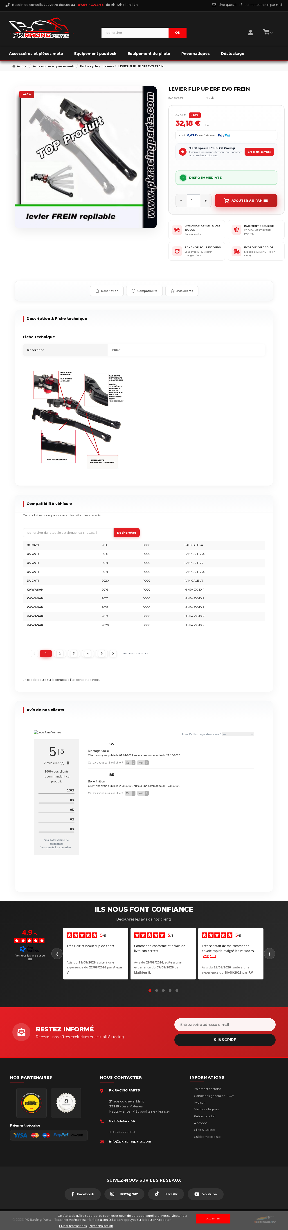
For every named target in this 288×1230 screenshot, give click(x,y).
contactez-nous (87, 679)
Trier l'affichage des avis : (202, 734)
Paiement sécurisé (207, 1089)
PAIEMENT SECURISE (259, 226)
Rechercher (126, 532)
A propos (200, 1123)
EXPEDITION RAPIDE (259, 247)
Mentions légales (206, 1109)
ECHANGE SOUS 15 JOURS (203, 247)
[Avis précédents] (57, 953)
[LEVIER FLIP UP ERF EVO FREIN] (86, 157)
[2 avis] (197, 98)
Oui (130, 762)
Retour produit (204, 1116)
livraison (199, 1102)
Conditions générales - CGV (213, 1096)
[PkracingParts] (51, 28)
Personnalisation (101, 1226)
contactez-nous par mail (264, 5)
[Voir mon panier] (267, 32)
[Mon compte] (250, 27)
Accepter (213, 1218)
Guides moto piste (207, 1136)
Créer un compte (259, 151)
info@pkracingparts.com (130, 1141)
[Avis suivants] (269, 953)
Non (143, 762)
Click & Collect (204, 1129)
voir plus (209, 956)
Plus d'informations (73, 1226)
